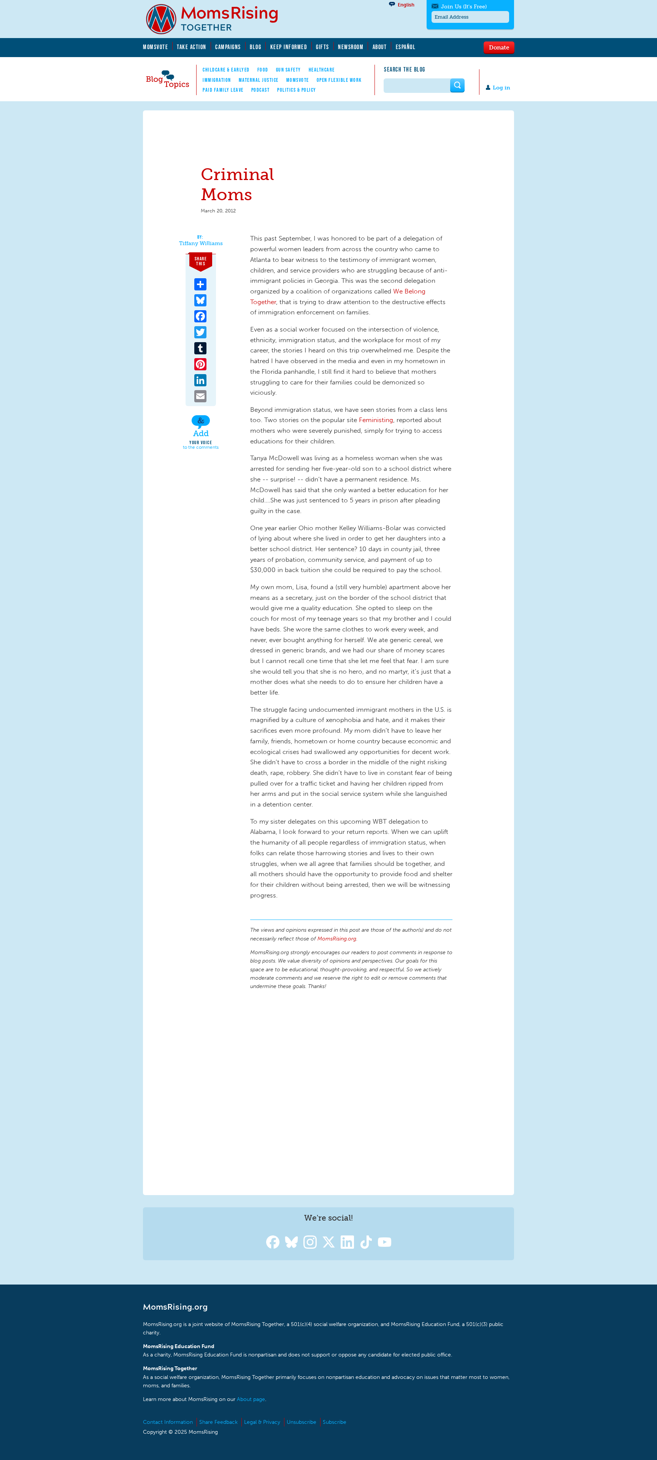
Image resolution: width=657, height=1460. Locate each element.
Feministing (376, 420)
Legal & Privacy (262, 1422)
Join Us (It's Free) (464, 6)
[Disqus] (351, 1091)
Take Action (191, 46)
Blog (255, 46)
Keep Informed (289, 46)
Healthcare (322, 70)
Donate (499, 47)
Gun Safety (288, 70)
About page (251, 1399)
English (406, 5)
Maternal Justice (259, 80)
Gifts (322, 46)
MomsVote (155, 46)
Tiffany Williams (201, 243)
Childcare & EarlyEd (226, 70)
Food (262, 70)
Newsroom (350, 46)
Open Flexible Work (339, 80)
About (380, 46)
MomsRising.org (217, 19)
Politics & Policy (296, 90)
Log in (501, 87)
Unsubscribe (301, 1422)
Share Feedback (218, 1422)
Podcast (260, 90)
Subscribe (334, 1422)
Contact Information (168, 1422)
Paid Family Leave (223, 90)
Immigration (217, 80)
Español (406, 46)
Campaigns (228, 46)
